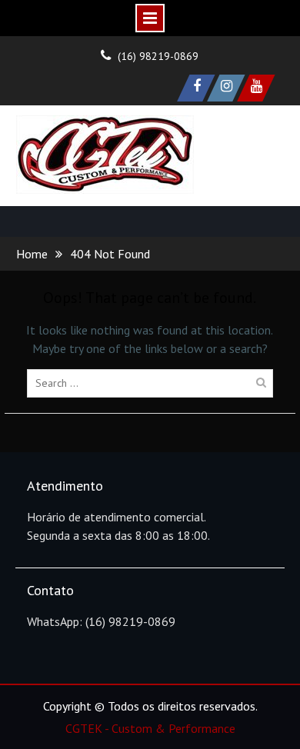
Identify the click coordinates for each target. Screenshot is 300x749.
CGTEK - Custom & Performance (150, 728)
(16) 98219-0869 (158, 56)
